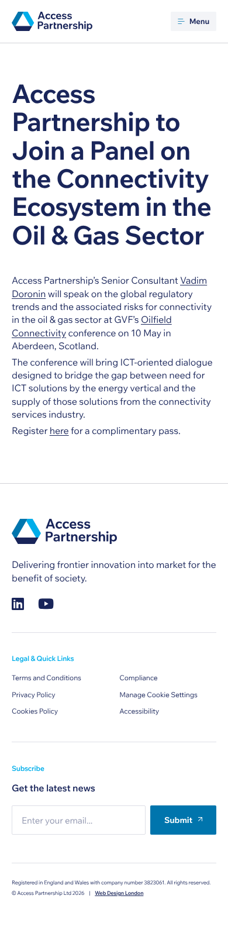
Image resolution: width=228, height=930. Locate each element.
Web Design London (119, 893)
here (59, 431)
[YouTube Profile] (46, 604)
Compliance (138, 678)
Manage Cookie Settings (158, 695)
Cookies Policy (35, 711)
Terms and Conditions (46, 678)
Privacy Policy (34, 695)
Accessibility (139, 711)
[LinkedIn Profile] (18, 604)
